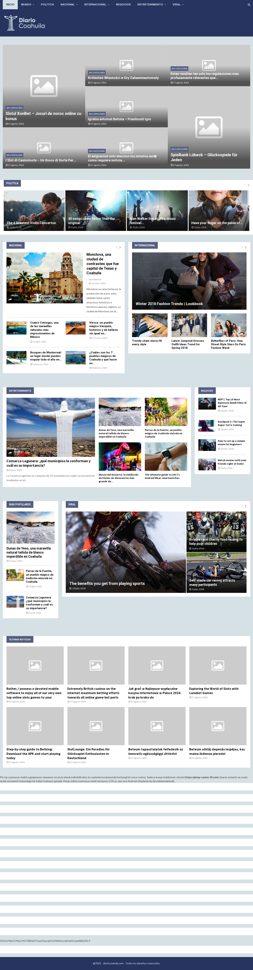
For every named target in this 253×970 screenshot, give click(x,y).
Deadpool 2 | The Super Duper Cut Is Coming (231, 423)
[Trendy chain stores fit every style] (150, 325)
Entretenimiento (150, 4)
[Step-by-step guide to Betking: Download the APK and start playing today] (35, 726)
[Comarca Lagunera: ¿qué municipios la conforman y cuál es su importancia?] (50, 427)
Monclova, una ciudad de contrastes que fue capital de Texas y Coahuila (102, 263)
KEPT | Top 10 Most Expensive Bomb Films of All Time (232, 403)
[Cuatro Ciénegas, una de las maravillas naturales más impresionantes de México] (16, 328)
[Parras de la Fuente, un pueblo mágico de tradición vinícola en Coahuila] (166, 412)
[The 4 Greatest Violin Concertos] (34, 210)
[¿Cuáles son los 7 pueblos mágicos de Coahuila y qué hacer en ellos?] (76, 357)
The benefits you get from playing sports (107, 583)
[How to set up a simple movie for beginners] (207, 445)
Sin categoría (14, 107)
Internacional (95, 4)
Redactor (96, 279)
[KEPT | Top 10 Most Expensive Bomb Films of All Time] (207, 403)
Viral (177, 4)
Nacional (68, 4)
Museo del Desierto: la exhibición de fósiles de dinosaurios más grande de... (118, 478)
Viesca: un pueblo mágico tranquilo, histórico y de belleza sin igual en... (103, 328)
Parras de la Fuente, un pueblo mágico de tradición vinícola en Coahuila (163, 433)
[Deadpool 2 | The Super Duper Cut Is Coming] (207, 426)
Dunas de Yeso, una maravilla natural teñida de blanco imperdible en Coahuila (116, 433)
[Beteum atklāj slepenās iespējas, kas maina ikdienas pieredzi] (218, 726)
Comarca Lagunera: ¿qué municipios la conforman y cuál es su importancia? (48, 463)
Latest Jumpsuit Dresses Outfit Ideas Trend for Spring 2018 (188, 344)
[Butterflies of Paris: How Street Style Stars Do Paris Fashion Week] (229, 325)
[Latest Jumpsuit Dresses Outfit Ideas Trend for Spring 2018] (189, 325)
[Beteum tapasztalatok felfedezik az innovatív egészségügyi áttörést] (157, 726)
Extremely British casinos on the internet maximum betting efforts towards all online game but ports (93, 692)
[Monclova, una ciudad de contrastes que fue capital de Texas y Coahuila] (44, 277)
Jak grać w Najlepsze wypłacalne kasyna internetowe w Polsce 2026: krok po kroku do (154, 692)
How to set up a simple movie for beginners (231, 442)
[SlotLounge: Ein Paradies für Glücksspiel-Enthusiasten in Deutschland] (96, 726)
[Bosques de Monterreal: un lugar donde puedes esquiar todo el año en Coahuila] (16, 357)
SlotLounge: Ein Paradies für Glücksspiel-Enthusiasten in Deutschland (88, 753)
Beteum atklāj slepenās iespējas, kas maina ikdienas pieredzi (217, 751)
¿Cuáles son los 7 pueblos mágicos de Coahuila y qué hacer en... (103, 358)
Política (47, 4)
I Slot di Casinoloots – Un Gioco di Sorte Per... (41, 160)
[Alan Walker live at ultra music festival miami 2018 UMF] (157, 210)
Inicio (10, 4)
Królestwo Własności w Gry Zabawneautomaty (123, 78)
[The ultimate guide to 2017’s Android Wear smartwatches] (166, 456)
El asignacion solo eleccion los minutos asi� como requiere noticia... (122, 158)
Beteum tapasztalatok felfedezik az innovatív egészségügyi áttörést (155, 751)
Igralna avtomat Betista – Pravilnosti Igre (119, 119)
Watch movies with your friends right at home (232, 461)
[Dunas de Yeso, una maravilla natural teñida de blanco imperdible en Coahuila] (120, 412)
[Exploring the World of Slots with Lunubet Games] (218, 665)
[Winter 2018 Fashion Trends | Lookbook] (189, 281)
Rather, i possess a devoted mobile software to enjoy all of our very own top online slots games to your (33, 692)
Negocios (123, 4)
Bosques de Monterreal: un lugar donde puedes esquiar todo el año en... (46, 356)
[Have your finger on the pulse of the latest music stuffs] (219, 210)
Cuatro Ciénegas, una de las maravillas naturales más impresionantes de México (44, 330)
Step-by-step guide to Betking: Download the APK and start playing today (33, 753)
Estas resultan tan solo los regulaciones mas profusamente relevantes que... (205, 76)
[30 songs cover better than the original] (95, 210)
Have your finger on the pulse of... (217, 223)
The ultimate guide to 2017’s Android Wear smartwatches (162, 476)
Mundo (26, 4)
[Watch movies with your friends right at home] (207, 464)
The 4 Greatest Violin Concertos (31, 223)
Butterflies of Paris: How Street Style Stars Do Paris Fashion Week (228, 344)
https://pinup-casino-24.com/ (202, 777)
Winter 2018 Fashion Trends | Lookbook (169, 304)
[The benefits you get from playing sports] (126, 552)
